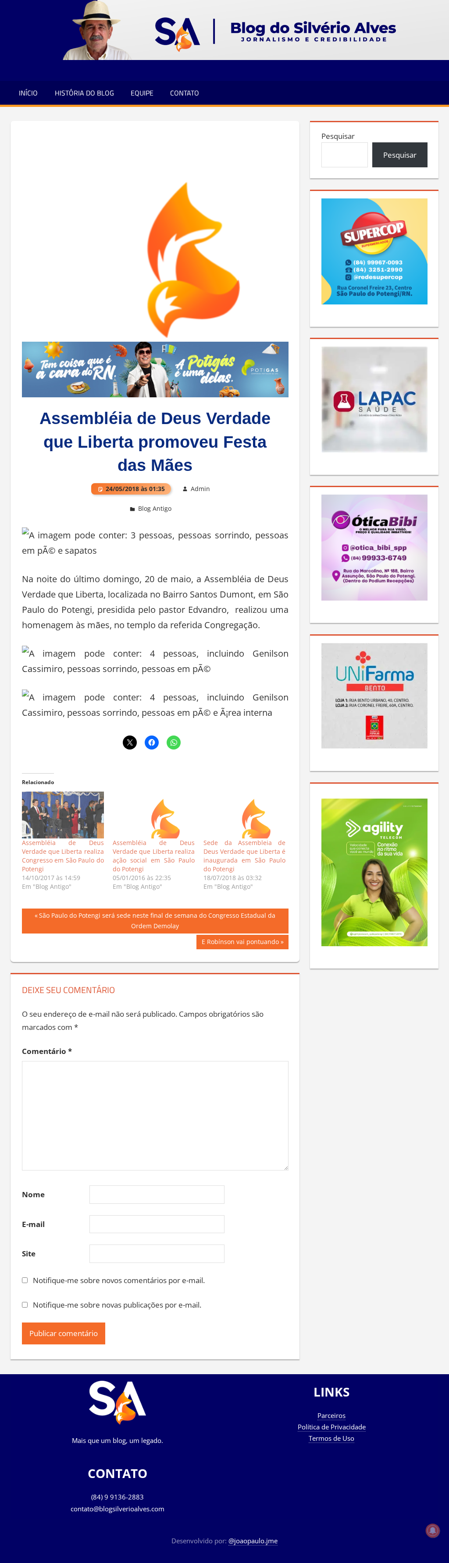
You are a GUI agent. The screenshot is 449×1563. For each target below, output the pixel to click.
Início (28, 93)
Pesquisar (338, 136)
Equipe (142, 93)
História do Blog (84, 93)
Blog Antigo (154, 508)
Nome (33, 1194)
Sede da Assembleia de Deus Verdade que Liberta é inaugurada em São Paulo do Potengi (244, 855)
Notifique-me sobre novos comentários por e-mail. (119, 1280)
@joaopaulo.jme (253, 1540)
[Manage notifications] (433, 1531)
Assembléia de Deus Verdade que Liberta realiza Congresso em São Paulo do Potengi (63, 855)
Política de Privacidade (332, 1426)
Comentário (47, 1051)
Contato (184, 93)
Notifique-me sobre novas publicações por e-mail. (117, 1305)
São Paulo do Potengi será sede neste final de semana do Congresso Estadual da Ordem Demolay (157, 920)
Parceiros (331, 1415)
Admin (200, 488)
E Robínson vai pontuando (240, 943)
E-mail (33, 1224)
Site (29, 1253)
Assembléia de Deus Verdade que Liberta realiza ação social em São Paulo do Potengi (154, 855)
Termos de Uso (331, 1438)
